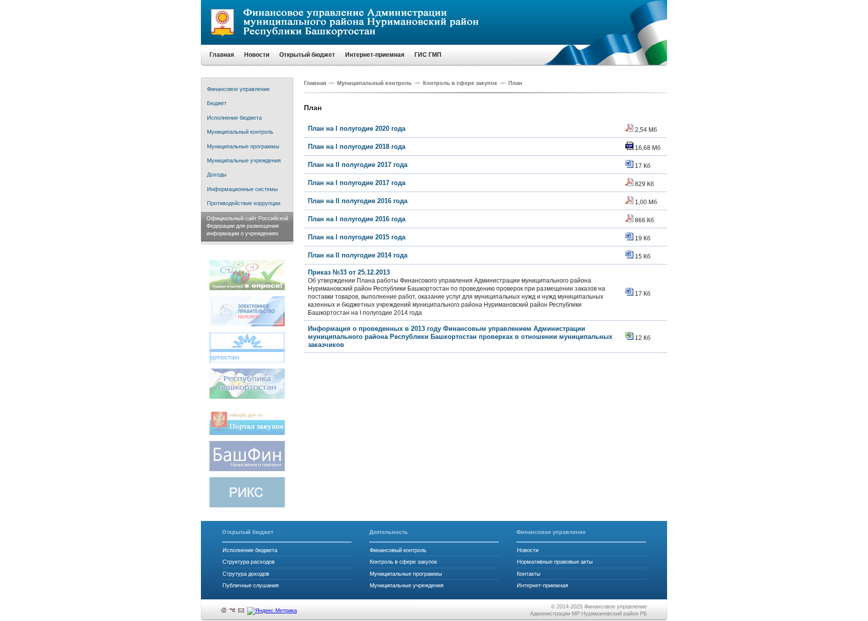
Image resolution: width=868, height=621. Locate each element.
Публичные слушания (251, 585)
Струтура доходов (246, 574)
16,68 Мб (647, 147)
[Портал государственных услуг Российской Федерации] (247, 324)
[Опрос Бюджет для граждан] (247, 288)
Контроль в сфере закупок (460, 83)
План (515, 83)
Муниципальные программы (406, 574)
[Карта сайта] (232, 610)
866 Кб (643, 220)
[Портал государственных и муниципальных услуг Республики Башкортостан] (247, 361)
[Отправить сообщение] (241, 610)
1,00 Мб (645, 202)
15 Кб (641, 256)
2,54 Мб (645, 129)
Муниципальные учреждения (407, 585)
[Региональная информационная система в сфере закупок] (247, 505)
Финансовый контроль (398, 550)
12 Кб (641, 337)
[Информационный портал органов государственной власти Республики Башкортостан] (247, 397)
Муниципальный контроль (374, 83)
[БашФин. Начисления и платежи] (247, 469)
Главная (315, 83)
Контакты (528, 574)
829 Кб (643, 184)
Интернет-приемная (542, 585)
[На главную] (224, 610)
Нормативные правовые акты (555, 562)
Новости (527, 550)
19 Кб (641, 238)
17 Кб (641, 165)
